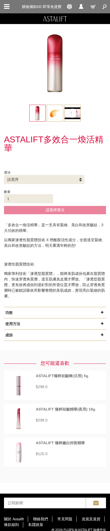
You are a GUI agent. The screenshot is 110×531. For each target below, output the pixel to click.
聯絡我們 (40, 519)
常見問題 (64, 519)
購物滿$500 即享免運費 (41, 7)
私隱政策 (35, 524)
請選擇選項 (55, 210)
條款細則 (11, 524)
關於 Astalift (14, 519)
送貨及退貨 (91, 519)
